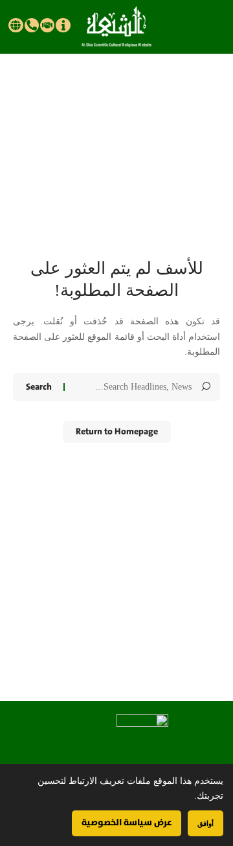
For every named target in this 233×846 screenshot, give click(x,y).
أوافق (205, 823)
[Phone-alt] (32, 25)
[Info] (63, 25)
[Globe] (15, 25)
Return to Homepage (117, 432)
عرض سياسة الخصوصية (127, 823)
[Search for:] (133, 387)
